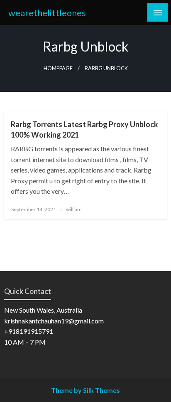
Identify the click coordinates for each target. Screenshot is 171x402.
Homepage (58, 68)
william (74, 209)
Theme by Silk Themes (85, 390)
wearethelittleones (47, 12)
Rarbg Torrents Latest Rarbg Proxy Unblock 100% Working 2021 (84, 129)
